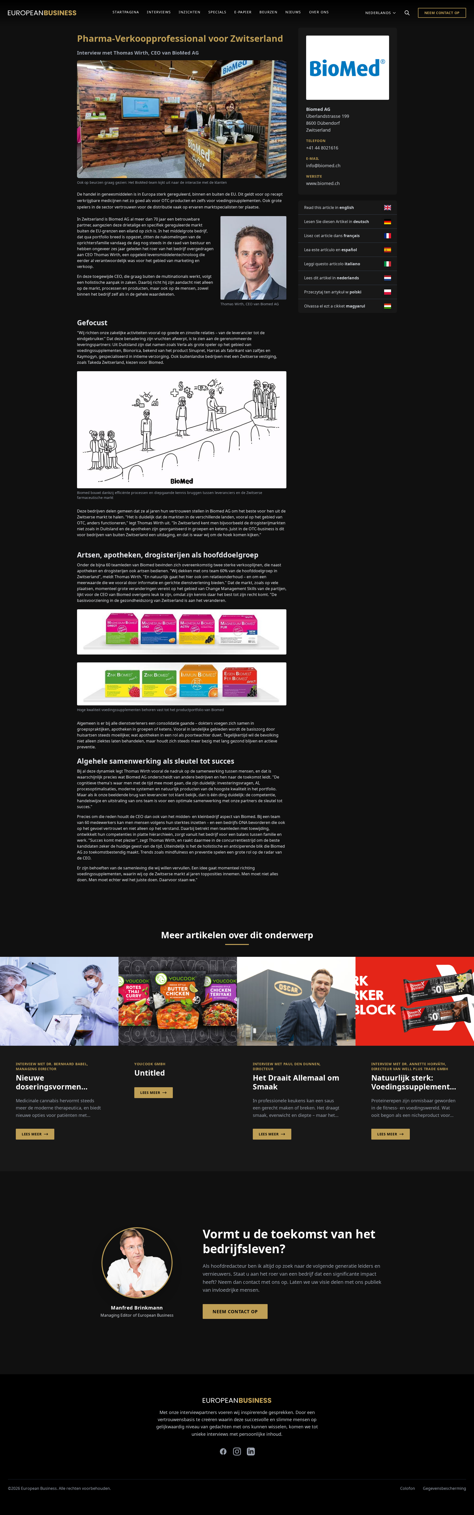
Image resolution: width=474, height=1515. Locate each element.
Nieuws (293, 12)
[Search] (407, 13)
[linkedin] (251, 1451)
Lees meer (31, 1134)
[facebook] (223, 1451)
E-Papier (243, 12)
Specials (217, 12)
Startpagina (126, 12)
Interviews (159, 12)
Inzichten (189, 12)
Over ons (319, 12)
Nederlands (378, 12)
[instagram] (237, 1451)
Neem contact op (442, 12)
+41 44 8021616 (322, 148)
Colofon (407, 1488)
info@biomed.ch (323, 165)
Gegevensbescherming (444, 1488)
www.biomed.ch (323, 183)
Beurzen (268, 12)
